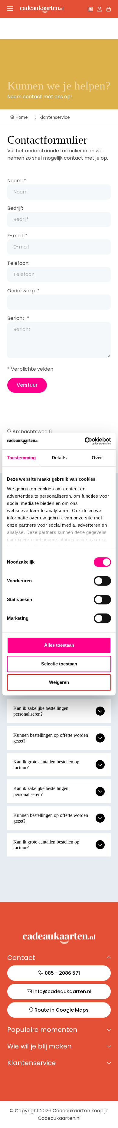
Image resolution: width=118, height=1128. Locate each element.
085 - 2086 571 (62, 973)
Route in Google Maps (61, 1009)
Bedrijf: (15, 208)
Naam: (16, 180)
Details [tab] (59, 457)
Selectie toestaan (59, 663)
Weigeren (59, 682)
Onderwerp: (23, 290)
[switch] (102, 581)
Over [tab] (97, 457)
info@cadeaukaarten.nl (62, 991)
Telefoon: (18, 263)
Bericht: (18, 318)
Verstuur (27, 385)
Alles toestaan (59, 645)
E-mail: (17, 235)
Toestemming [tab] (21, 457)
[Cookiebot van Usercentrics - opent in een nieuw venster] (85, 441)
